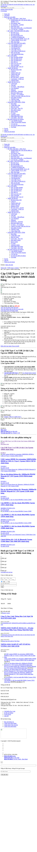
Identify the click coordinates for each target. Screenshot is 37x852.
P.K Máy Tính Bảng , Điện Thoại (17, 18)
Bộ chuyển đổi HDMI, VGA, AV (20, 38)
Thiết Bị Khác (15, 80)
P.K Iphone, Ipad (15, 23)
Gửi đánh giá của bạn (6, 572)
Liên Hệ (6, 716)
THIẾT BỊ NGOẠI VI (14, 82)
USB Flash (14, 83)
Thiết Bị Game (15, 99)
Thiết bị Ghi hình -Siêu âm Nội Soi (20, 96)
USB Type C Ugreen (13, 268)
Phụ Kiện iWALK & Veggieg (16, 119)
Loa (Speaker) (15, 88)
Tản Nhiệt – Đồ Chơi (17, 117)
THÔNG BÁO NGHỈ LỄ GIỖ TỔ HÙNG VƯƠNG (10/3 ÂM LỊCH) (15, 645)
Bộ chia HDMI (15, 34)
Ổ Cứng (13, 113)
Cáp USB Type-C (16, 49)
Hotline (10, 756)
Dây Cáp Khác (15, 65)
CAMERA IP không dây (18, 37)
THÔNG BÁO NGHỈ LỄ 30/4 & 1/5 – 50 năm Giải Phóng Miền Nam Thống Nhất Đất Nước (17, 629)
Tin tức (6, 128)
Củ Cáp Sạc (14, 124)
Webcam (13, 90)
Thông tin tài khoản (9, 131)
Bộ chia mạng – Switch (17, 77)
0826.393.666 (9, 265)
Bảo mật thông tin (9, 722)
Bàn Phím (13, 103)
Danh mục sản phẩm (9, 17)
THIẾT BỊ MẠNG (13, 68)
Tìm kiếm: (3, 7)
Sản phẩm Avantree (16, 97)
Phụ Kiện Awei (15, 26)
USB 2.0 (11, 416)
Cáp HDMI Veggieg (16, 121)
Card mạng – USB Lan (17, 79)
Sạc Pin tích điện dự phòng (18, 125)
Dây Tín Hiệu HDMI (17, 57)
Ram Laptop (14, 111)
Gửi (2, 587)
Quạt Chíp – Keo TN (17, 108)
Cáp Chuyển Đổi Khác (17, 54)
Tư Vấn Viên (11, 757)
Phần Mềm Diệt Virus (17, 116)
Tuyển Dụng (7, 714)
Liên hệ (6, 130)
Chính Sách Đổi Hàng (10, 726)
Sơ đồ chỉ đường (8, 713)
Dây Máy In (14, 62)
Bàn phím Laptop (16, 110)
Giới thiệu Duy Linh (9, 711)
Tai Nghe (13, 127)
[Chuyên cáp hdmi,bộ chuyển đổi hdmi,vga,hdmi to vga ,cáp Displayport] (18, 6)
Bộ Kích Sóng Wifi (16, 69)
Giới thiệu (7, 15)
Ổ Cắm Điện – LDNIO (17, 24)
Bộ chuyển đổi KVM (17, 35)
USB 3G (13, 71)
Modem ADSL (15, 76)
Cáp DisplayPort (15, 48)
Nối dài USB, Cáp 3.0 (17, 66)
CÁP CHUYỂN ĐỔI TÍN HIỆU (17, 43)
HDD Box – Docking (17, 91)
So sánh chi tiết (5, 468)
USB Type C (17, 416)
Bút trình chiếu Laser (16, 93)
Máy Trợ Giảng (15, 42)
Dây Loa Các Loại (16, 63)
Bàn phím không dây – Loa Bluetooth (21, 28)
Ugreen (6, 416)
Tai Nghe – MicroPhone (17, 86)
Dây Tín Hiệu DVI (16, 60)
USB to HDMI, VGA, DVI (18, 40)
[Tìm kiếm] (23, 141)
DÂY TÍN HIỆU (12, 55)
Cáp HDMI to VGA (16, 45)
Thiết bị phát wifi (15, 72)
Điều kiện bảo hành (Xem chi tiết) (10, 346)
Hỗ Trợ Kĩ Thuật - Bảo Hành (16, 759)
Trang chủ (7, 14)
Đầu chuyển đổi (15, 52)
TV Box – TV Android (17, 94)
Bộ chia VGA (15, 32)
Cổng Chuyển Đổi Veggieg (18, 122)
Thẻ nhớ (13, 85)
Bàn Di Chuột (15, 107)
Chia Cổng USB (15, 100)
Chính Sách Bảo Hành (10, 723)
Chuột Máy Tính (15, 105)
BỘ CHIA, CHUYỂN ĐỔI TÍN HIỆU (18, 31)
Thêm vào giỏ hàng (6, 315)
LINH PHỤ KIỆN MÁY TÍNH (16, 102)
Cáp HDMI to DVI (16, 46)
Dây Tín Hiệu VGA (16, 59)
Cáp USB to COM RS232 (18, 51)
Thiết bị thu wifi (15, 74)
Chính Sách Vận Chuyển (11, 725)
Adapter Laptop (15, 114)
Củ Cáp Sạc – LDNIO (17, 29)
